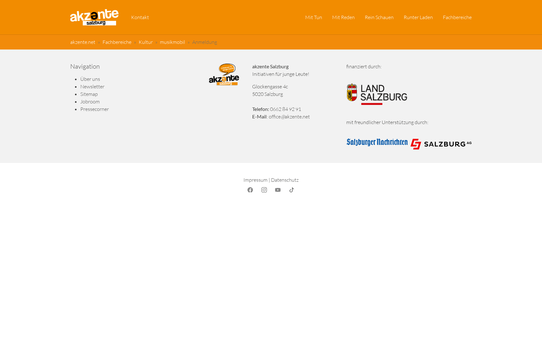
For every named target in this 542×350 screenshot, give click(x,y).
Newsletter (92, 86)
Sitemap (89, 94)
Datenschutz (285, 180)
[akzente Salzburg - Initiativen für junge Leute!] (94, 17)
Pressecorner (94, 109)
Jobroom (90, 101)
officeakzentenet (289, 116)
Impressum (255, 180)
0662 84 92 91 (285, 109)
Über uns (90, 79)
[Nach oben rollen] (528, 336)
